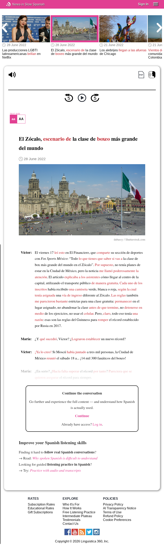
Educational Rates (41, 508)
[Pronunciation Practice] (152, 74)
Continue (82, 415)
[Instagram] (96, 532)
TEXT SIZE (15, 114)
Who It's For (71, 504)
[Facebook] (67, 532)
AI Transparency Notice (119, 508)
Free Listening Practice (79, 512)
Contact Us (70, 523)
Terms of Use (112, 512)
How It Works (72, 508)
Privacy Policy (113, 504)
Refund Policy (113, 516)
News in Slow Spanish (14, 4)
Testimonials (71, 520)
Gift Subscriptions (40, 512)
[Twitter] (89, 532)
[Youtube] (75, 532)
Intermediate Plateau (77, 516)
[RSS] (82, 532)
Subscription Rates (41, 504)
